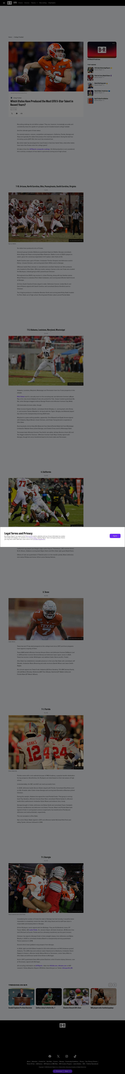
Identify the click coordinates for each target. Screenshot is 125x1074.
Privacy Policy (33, 538)
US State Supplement (39, 539)
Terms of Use (29, 536)
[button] (115, 536)
